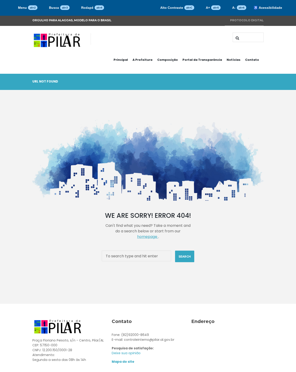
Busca (58, 7)
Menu (27, 7)
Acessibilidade (268, 7)
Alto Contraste (176, 7)
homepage (147, 236)
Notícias (233, 60)
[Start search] (236, 38)
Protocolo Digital (247, 20)
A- (238, 7)
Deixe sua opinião (126, 353)
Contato (252, 60)
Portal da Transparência (202, 60)
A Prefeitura (142, 60)
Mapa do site (123, 361)
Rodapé (91, 7)
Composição (167, 60)
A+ (212, 7)
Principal (121, 60)
